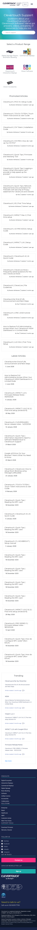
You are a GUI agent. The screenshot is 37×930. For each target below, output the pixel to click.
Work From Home (6, 820)
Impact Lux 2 (9, 714)
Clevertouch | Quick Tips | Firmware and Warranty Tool (17, 156)
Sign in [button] (25, 4)
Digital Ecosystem (6, 780)
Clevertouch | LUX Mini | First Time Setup (17, 343)
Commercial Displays (7, 785)
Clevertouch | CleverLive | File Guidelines (15, 286)
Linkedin (6, 849)
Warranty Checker (6, 830)
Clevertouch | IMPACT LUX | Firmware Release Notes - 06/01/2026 (16, 395)
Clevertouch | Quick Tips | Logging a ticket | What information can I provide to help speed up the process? (17, 171)
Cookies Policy (13, 922)
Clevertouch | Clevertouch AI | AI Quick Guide (16, 257)
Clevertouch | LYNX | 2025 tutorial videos (16, 314)
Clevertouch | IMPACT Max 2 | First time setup (17, 216)
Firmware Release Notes (13, 745)
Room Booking (5, 791)
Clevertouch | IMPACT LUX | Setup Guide (17, 243)
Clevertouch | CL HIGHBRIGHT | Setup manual (17, 542)
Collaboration (5, 801)
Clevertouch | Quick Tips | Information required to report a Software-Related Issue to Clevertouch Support (17, 439)
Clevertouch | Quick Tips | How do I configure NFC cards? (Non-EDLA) (18, 641)
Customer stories (6, 818)
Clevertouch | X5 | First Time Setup (17, 203)
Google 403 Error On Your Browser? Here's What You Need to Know (18, 455)
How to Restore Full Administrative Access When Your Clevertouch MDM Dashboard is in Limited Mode (18, 328)
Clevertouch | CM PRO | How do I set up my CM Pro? (18, 142)
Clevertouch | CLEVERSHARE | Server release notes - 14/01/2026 (18, 423)
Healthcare (4, 813)
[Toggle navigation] (31, 4)
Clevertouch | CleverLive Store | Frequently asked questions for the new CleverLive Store (17, 272)
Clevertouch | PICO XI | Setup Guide (17, 102)
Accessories (4, 798)
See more (8, 761)
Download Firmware (7, 827)
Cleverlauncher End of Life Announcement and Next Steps (16, 300)
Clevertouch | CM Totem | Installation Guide (18, 128)
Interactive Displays (7, 783)
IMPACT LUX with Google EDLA (16, 729)
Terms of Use (31, 920)
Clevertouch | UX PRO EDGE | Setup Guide (17, 230)
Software (4, 793)
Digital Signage (5, 788)
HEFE (2, 815)
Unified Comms (5, 796)
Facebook (7, 843)
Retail (3, 810)
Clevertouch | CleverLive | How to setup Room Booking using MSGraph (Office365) (18, 471)
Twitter (6, 846)
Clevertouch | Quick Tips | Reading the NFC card (15, 501)
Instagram (7, 852)
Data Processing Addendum (25, 922)
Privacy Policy (5, 922)
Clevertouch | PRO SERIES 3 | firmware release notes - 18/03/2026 (16, 625)
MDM (7, 696)
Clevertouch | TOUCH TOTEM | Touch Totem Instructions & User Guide (18, 115)
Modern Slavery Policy (7, 924)
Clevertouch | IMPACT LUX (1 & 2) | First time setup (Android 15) (18, 410)
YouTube (6, 841)
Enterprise (4, 807)
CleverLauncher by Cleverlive (15, 681)
